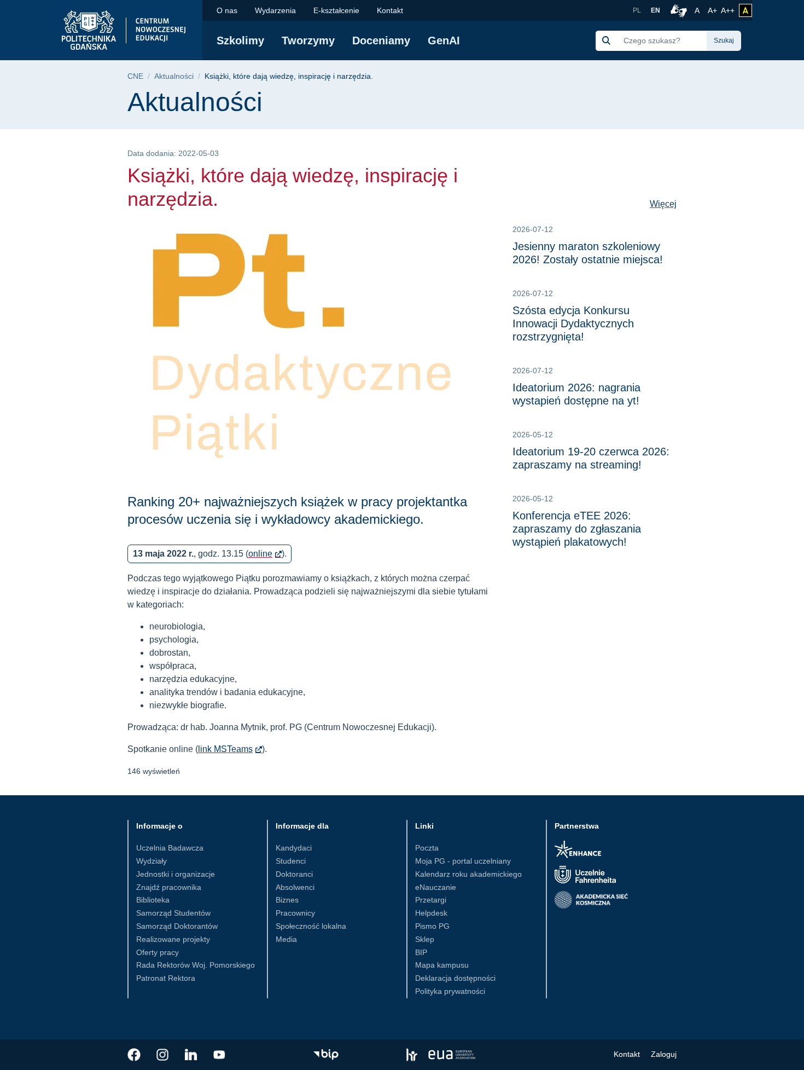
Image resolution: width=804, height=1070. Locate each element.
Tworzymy (308, 40)
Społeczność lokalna (311, 926)
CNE (135, 76)
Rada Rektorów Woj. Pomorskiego (195, 965)
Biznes (287, 899)
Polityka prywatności (450, 991)
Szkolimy (240, 40)
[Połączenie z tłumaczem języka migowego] (677, 10)
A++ (728, 10)
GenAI (444, 40)
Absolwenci (295, 887)
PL (637, 10)
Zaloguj (664, 1054)
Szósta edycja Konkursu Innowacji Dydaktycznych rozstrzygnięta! (573, 323)
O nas (227, 10)
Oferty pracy (157, 952)
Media (286, 939)
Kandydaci (294, 847)
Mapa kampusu (442, 965)
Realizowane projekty (173, 939)
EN (655, 10)
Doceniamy (381, 40)
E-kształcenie (336, 10)
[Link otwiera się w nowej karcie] (134, 1054)
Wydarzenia (275, 10)
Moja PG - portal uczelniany (463, 861)
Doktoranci (294, 874)
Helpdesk (431, 913)
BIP (421, 952)
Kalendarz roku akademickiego (468, 874)
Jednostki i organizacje (175, 874)
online (260, 553)
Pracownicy (295, 913)
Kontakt (390, 10)
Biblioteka (153, 899)
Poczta (427, 847)
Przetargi (430, 899)
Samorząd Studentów (173, 913)
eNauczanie (435, 887)
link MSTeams (225, 749)
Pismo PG (432, 926)
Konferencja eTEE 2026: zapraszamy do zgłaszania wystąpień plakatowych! (576, 529)
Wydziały (151, 861)
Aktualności (174, 76)
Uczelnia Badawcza (169, 847)
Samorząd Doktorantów (177, 926)
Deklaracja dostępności (455, 978)
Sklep (424, 939)
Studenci (291, 861)
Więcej (663, 204)
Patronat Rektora (165, 978)
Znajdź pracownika (168, 887)
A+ (713, 10)
